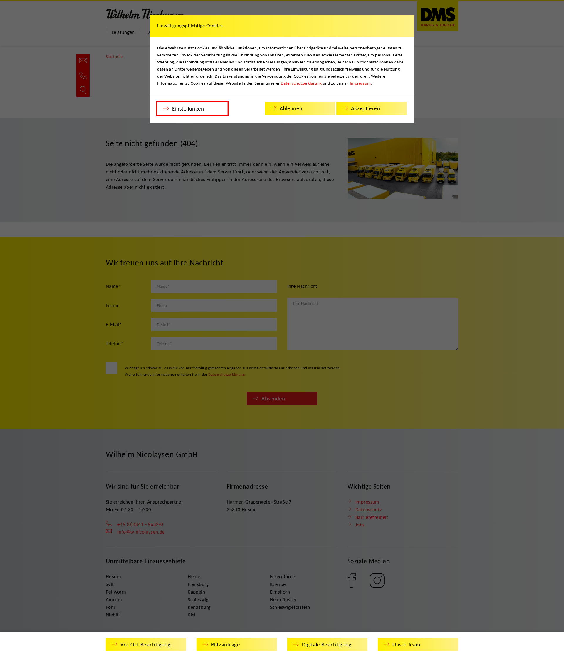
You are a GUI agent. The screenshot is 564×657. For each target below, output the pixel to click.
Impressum (360, 83)
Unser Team (406, 644)
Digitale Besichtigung (327, 644)
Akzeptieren (365, 108)
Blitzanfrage (225, 644)
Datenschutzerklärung (301, 83)
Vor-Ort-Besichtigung (145, 644)
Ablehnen (291, 108)
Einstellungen (188, 108)
